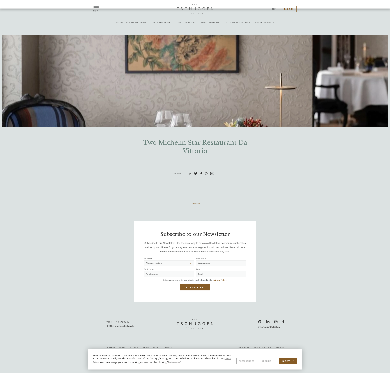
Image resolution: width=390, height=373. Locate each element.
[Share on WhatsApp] (207, 173)
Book (288, 9)
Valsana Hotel (162, 22)
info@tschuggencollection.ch (120, 326)
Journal (134, 347)
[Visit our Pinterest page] (259, 321)
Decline (266, 361)
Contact (167, 347)
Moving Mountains (238, 22)
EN (273, 9)
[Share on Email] (213, 173)
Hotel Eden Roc (211, 22)
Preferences (246, 361)
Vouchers (243, 347)
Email (198, 269)
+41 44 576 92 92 (120, 321)
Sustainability (264, 22)
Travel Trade (150, 347)
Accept (286, 361)
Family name (149, 269)
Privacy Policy (262, 347)
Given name (201, 258)
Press (122, 347)
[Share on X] (197, 173)
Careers (110, 347)
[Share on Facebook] (202, 173)
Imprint (280, 347)
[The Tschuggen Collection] (195, 9)
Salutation (148, 258)
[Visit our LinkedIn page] (267, 321)
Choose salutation (154, 263)
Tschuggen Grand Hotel (132, 22)
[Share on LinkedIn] (191, 173)
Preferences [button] (174, 362)
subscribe (195, 287)
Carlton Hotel (186, 22)
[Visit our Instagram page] (276, 321)
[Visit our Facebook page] (283, 321)
